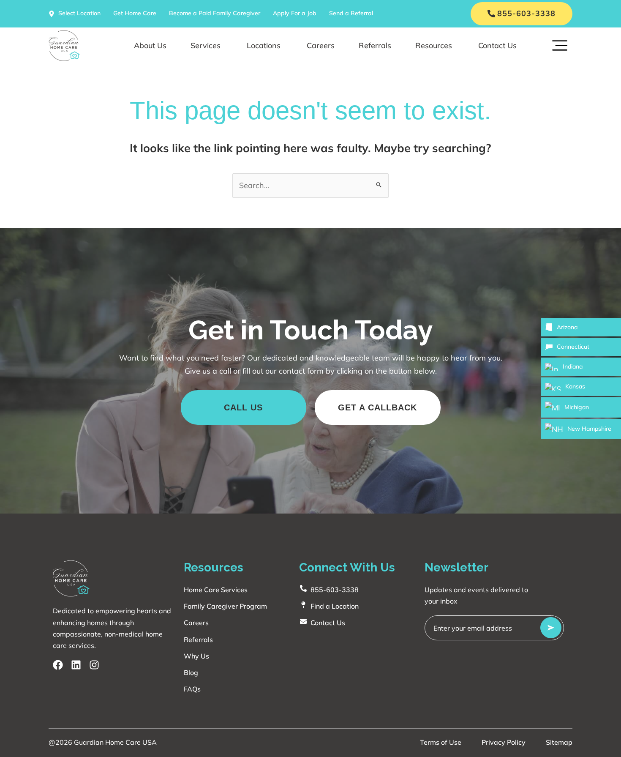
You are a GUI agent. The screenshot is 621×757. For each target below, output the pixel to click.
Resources (433, 45)
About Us (150, 45)
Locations (264, 45)
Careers (321, 45)
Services (206, 45)
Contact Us (497, 45)
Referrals (375, 45)
